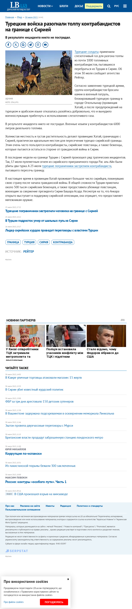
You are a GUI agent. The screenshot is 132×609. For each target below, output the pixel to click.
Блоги (64, 6)
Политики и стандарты (90, 505)
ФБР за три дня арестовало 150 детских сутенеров (39, 401)
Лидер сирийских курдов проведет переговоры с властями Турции (51, 230)
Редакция (65, 505)
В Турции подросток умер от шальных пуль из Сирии (41, 220)
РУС (116, 6)
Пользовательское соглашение (22, 509)
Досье (79, 6)
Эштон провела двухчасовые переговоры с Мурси (39, 425)
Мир (19, 17)
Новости (44, 6)
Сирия (43, 242)
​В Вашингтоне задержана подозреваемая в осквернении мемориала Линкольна (59, 413)
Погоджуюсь (54, 602)
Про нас (9, 505)
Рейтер (28, 251)
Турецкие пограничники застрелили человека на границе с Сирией (51, 211)
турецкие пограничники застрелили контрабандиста (76, 166)
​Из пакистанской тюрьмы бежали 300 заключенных (40, 466)
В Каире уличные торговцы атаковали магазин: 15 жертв (43, 377)
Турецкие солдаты (87, 52)
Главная (9, 17)
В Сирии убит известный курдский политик (34, 389)
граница (13, 242)
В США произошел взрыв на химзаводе (37, 494)
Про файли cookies (14, 602)
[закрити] (68, 579)
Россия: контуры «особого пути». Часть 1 (35, 481)
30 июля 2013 (31, 17)
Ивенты (50, 505)
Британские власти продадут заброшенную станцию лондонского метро (54, 437)
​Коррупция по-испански (23, 453)
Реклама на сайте (30, 505)
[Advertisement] (66, 284)
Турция (29, 242)
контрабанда (63, 242)
